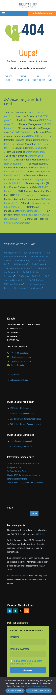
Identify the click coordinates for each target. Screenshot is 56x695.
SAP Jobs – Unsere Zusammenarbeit (25, 424)
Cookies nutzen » (15, 691)
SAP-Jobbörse (36, 280)
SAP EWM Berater (19, 132)
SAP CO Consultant (36, 148)
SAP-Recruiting (22, 260)
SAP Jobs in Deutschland (17, 268)
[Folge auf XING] (15, 610)
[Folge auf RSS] (26, 610)
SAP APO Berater (35, 136)
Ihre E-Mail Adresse (19, 649)
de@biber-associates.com (21, 357)
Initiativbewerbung (42, 13)
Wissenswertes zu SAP (19, 244)
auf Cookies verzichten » (39, 691)
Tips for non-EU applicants (27, 288)
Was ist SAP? (11, 252)
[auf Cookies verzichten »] (52, 685)
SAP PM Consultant (35, 151)
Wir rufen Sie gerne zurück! (21, 446)
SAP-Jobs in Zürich (28, 276)
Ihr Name (14, 637)
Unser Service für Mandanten (22, 441)
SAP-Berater (19, 264)
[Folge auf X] (21, 610)
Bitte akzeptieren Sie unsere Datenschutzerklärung (26, 662)
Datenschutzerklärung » (36, 686)
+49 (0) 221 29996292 (19, 353)
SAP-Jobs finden (32, 252)
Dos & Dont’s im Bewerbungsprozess (25, 419)
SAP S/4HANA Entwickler (17, 222)
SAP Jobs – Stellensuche (20, 408)
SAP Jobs (40, 534)
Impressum (14, 374)
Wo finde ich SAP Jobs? (17, 575)
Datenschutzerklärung (19, 380)
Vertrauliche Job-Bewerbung (21, 413)
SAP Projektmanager (28, 211)
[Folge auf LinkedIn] (9, 610)
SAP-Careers (38, 264)
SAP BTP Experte (24, 195)
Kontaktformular (17, 365)
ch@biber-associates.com (21, 361)
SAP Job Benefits (13, 284)
